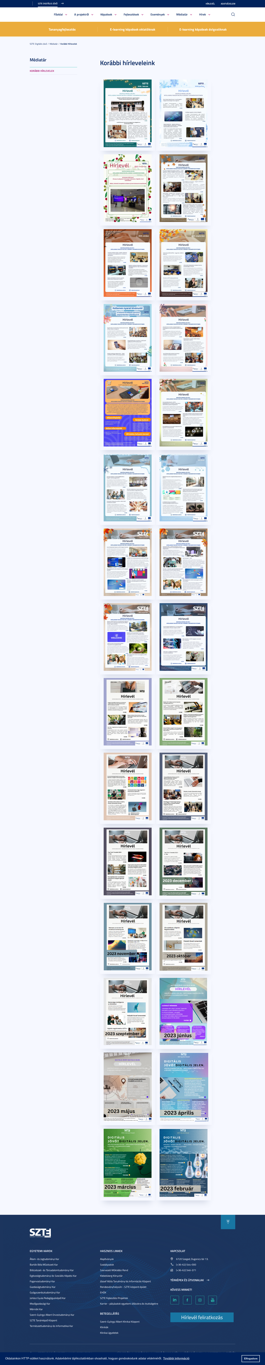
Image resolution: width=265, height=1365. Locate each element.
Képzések (106, 14)
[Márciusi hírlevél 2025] (183, 412)
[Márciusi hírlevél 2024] (127, 786)
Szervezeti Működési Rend (114, 1270)
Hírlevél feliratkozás (202, 1317)
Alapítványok (107, 1259)
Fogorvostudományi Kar (42, 1281)
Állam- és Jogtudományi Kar (44, 1259)
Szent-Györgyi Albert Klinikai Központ (120, 1321)
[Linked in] (174, 1300)
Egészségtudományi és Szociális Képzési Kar (53, 1275)
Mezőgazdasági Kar (40, 1303)
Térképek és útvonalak (187, 1280)
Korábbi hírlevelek (68, 43)
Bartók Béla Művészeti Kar (44, 1264)
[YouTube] (212, 1300)
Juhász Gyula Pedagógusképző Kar (48, 1298)
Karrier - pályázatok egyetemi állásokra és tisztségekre (129, 1303)
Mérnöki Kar (36, 1309)
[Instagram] (200, 1300)
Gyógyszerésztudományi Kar (45, 1292)
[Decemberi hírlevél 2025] (127, 188)
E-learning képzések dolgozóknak (203, 29)
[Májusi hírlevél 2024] (127, 711)
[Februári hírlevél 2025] (127, 487)
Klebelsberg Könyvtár (111, 1275)
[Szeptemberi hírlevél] (127, 1011)
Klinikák (104, 1327)
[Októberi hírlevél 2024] (183, 562)
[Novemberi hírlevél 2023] (127, 936)
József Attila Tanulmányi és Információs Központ (125, 1281)
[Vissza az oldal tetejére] (228, 1222)
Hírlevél (210, 3)
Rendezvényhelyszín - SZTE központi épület (123, 1287)
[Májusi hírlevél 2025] (183, 337)
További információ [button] (176, 1358)
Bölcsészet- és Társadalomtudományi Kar (52, 1270)
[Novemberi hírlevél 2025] (183, 188)
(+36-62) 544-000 (186, 1264)
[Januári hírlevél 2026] (183, 113)
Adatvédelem (228, 3)
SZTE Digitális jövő (48, 3)
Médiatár (182, 14)
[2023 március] (127, 1162)
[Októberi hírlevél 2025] (127, 262)
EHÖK (103, 1292)
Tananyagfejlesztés (62, 29)
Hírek (202, 14)
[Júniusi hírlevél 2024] (183, 636)
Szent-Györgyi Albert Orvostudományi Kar (52, 1314)
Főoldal (58, 14)
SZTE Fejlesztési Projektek (114, 1298)
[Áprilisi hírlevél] (184, 1087)
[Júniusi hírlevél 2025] (127, 337)
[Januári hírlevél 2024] (127, 861)
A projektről (81, 14)
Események (158, 14)
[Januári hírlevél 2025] (183, 487)
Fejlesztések (131, 14)
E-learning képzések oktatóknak (132, 29)
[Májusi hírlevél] (128, 1087)
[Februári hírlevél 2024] (183, 786)
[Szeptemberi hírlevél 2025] (183, 262)
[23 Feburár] (183, 1162)
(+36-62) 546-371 (186, 1270)
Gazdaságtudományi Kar (43, 1287)
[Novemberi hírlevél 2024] (127, 562)
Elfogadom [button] (250, 1358)
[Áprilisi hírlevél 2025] (127, 412)
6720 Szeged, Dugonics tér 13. (192, 1259)
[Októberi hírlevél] (183, 936)
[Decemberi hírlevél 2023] (183, 861)
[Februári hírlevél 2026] (127, 113)
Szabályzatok (107, 1264)
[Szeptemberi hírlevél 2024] (127, 636)
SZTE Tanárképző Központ (43, 1320)
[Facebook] (187, 1300)
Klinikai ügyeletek (109, 1332)
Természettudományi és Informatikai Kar (51, 1326)
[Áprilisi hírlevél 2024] (183, 711)
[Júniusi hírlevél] (183, 1011)
